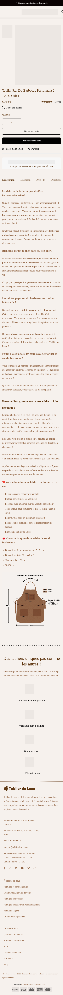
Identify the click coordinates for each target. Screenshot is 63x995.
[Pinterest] (16, 868)
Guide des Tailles (14, 107)
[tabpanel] (31, 411)
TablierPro (16, 984)
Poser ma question (14, 149)
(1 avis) (57, 101)
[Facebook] (4, 868)
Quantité (6, 114)
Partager (35, 149)
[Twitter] (28, 868)
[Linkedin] (35, 868)
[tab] (8, 180)
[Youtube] (22, 868)
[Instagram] (10, 868)
